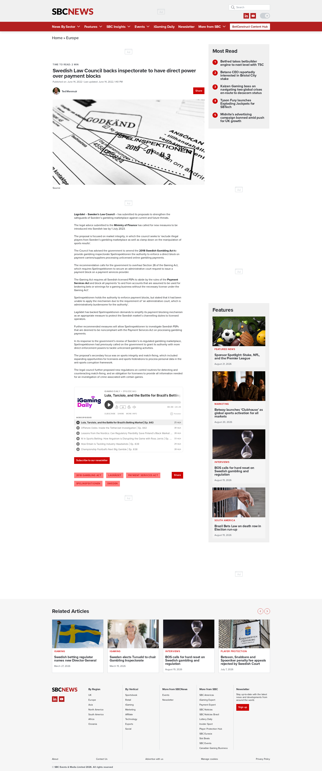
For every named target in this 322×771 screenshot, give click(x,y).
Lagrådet (114, 475)
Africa (91, 719)
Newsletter (186, 26)
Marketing (130, 709)
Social (128, 729)
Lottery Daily (205, 719)
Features (90, 26)
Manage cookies (209, 759)
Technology (131, 719)
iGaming (129, 705)
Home (57, 38)
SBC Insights (116, 26)
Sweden (112, 483)
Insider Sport (206, 724)
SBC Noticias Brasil (209, 714)
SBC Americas (206, 695)
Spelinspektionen (88, 483)
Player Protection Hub (210, 729)
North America (95, 709)
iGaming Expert (207, 700)
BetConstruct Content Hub (250, 26)
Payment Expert (207, 705)
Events (140, 26)
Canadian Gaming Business (213, 748)
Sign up (242, 707)
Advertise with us (154, 759)
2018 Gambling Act (88, 475)
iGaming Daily (164, 26)
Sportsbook (131, 695)
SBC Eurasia (205, 733)
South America (95, 714)
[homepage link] (72, 11)
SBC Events (205, 743)
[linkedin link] (246, 16)
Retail (128, 700)
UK (89, 695)
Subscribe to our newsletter (92, 460)
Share (198, 91)
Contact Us (102, 759)
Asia (90, 705)
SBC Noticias (206, 709)
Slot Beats (204, 738)
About (55, 759)
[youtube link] (253, 16)
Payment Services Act (143, 475)
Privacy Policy (263, 759)
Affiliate (129, 714)
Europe (72, 38)
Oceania (92, 724)
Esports (129, 724)
